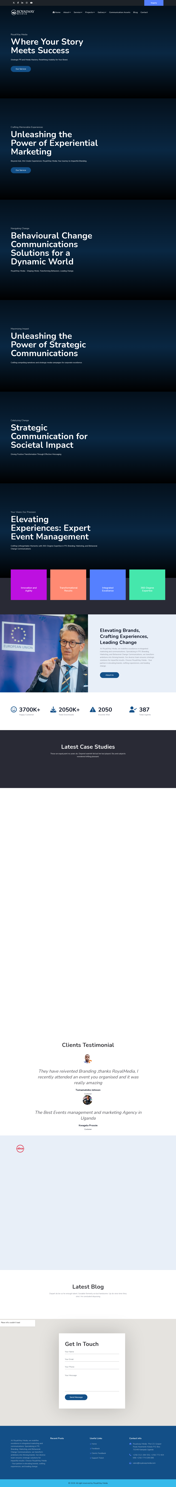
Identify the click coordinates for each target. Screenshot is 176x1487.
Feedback (96, 1448)
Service (77, 12)
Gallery (101, 12)
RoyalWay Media (100, 1483)
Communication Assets (119, 12)
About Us (109, 675)
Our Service (21, 69)
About (66, 12)
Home (57, 12)
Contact (144, 12)
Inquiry (154, 3)
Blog (135, 12)
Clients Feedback (99, 1453)
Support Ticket (98, 1458)
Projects (89, 12)
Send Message (76, 1397)
